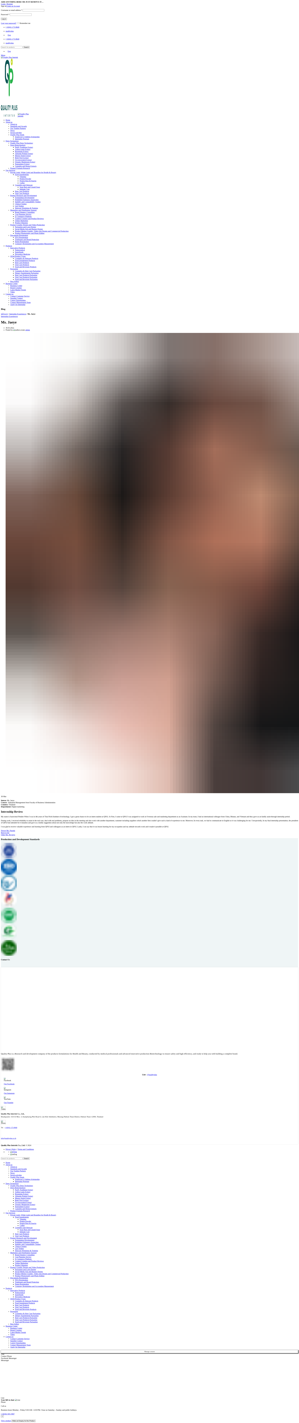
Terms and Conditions (26, 1149)
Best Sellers (14, 281)
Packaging (14, 269)
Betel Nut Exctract (22, 158)
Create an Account (13, 6)
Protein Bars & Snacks (28, 181)
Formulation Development (24, 198)
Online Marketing (21, 221)
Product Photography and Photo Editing (29, 233)
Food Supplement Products (25, 261)
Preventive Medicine (22, 254)
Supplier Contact (16, 298)
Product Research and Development (23, 196)
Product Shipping (21, 223)
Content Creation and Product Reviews (29, 219)
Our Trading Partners (18, 128)
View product (6, 1421)
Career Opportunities (18, 300)
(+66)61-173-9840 (11, 1128)
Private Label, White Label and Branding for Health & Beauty (33, 172)
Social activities (16, 133)
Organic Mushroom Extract (25, 162)
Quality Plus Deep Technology (21, 143)
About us (13, 124)
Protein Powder (25, 179)
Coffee (22, 183)
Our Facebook (9, 1084)
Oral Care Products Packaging (26, 277)
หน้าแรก (4, 314)
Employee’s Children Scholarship (27, 137)
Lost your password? (8, 23)
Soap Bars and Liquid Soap (30, 187)
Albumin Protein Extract (24, 154)
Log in (4, 19)
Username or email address (11, 10)
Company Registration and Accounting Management (34, 244)
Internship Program (22, 139)
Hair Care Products (22, 191)
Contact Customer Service (20, 296)
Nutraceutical (20, 250)
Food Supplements (22, 175)
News (12, 131)
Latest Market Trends (18, 290)
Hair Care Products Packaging (26, 275)
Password (5, 14)
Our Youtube (8, 1103)
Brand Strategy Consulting (25, 212)
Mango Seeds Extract (23, 156)
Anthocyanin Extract (22, 149)
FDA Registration (21, 237)
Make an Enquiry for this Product (23, 1421)
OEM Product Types (18, 256)
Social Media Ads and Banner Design (29, 229)
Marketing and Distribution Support (23, 210)
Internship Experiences (17, 314)
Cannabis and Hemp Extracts (25, 166)
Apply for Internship (17, 305)
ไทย (15, 1152)
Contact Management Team (20, 302)
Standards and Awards (18, 126)
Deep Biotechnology (18, 145)
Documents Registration (19, 235)
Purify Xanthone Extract (24, 147)
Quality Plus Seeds (17, 135)
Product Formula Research (20, 168)
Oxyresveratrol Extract (23, 160)
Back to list (5, 833)
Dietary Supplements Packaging (27, 273)
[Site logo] (9, 57)
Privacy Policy (11, 1149)
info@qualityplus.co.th (8, 1138)
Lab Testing (19, 206)
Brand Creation (16, 288)
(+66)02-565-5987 (8, 1414)
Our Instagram (9, 1093)
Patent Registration (22, 242)
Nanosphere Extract (22, 164)
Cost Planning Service (23, 214)
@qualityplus (152, 1075)
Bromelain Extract (21, 151)
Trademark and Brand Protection (27, 240)
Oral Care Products (22, 193)
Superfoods (19, 252)
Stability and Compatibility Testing (28, 202)
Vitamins (23, 177)
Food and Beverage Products (25, 267)
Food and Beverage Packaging (26, 279)
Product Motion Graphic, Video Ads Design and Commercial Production (42, 231)
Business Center (16, 286)
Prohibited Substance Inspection (27, 200)
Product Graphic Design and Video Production (27, 225)
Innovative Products (17, 248)
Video (12, 292)
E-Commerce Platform (23, 216)
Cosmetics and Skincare (24, 185)
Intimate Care (25, 189)
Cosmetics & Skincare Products (26, 258)
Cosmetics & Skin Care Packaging (27, 271)
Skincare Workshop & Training (26, 208)
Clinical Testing (21, 204)
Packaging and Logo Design (25, 227)
